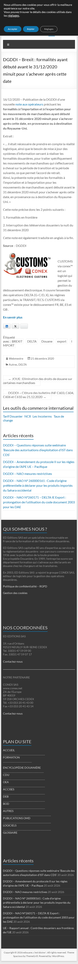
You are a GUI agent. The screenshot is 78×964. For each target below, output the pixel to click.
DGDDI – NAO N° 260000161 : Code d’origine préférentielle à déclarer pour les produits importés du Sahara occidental (38, 485)
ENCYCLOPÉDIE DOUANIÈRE (22, 767)
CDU (6, 774)
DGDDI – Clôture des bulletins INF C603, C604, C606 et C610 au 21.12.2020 (38, 395)
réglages (13, 15)
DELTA (32, 341)
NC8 (27, 416)
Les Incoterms (42, 416)
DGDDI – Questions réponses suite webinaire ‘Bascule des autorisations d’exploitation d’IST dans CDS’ (38, 450)
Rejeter (31, 28)
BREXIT (17, 341)
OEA (6, 782)
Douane (46, 341)
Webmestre (16, 358)
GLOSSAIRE (10, 832)
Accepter (12, 28)
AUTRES (8, 811)
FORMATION (11, 757)
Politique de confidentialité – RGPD (25, 586)
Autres (13, 364)
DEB (6, 796)
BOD (6, 803)
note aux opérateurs (29, 104)
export (61, 341)
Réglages (48, 28)
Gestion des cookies (15, 593)
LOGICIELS (9, 825)
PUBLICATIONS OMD (16, 818)
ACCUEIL (9, 750)
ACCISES (8, 789)
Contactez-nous (13, 661)
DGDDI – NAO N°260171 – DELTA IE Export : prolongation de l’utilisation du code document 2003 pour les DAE (39, 502)
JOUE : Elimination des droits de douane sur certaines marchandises (37, 381)
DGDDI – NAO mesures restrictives (27, 473)
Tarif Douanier (13, 416)
